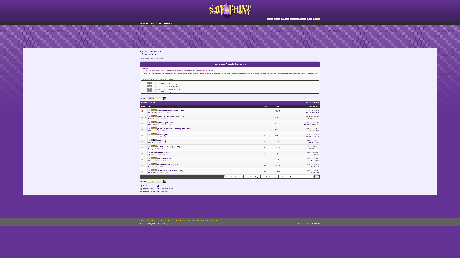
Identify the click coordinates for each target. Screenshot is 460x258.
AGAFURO (315, 112)
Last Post (312, 106)
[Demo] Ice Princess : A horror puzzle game (173, 129)
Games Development (155, 52)
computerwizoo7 (314, 124)
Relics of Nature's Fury (165, 165)
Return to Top (172, 220)
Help (309, 19)
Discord (302, 19)
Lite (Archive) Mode (184, 220)
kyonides (151, 142)
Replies (265, 106)
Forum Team (145, 220)
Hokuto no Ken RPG (164, 159)
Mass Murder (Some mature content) (170, 110)
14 (265, 165)
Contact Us (154, 220)
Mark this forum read (312, 102)
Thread (143, 106)
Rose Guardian (152, 124)
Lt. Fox (150, 149)
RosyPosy (151, 118)
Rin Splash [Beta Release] (160, 152)
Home (270, 19)
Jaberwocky (151, 136)
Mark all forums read (199, 220)
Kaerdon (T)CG (162, 141)
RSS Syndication (212, 220)
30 (265, 117)
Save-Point (143, 52)
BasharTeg (151, 172)
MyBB (149, 224)
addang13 (151, 154)
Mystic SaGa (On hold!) (165, 117)
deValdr (317, 160)
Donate (316, 19)
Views (277, 106)
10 (265, 147)
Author (149, 106)
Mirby (149, 166)
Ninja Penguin (162, 135)
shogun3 (150, 160)
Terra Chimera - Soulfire (166, 171)
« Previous (151, 98)
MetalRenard (152, 112)
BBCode (285, 19)
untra (149, 130)
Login (160, 23)
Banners (293, 19)
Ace (318, 172)
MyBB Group (164, 224)
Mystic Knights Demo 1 (165, 123)
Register (167, 23)
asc (317, 106)
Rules (277, 19)
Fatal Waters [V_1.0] (164, 147)
